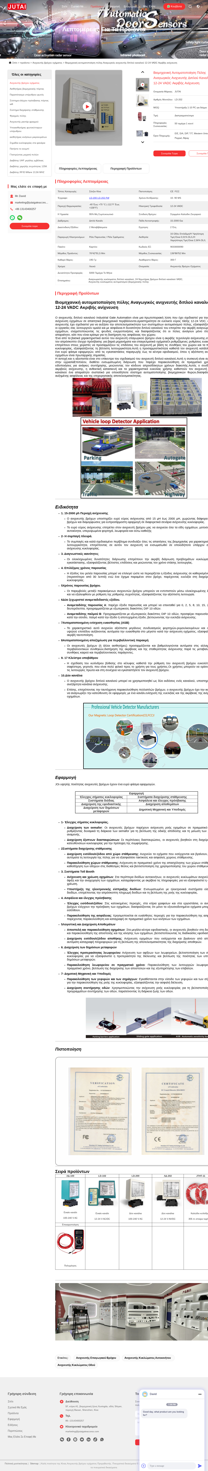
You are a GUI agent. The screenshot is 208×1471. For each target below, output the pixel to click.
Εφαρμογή (114, 6)
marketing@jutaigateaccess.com (33, 202)
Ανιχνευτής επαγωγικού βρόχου (96, 1357)
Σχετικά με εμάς (79, 6)
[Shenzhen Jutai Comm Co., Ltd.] (16, 6)
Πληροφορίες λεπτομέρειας (78, 168)
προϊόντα (96, 6)
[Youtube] (82, 1440)
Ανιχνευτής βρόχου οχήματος (47, 62)
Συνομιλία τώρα (30, 226)
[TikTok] (95, 1440)
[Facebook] (68, 1440)
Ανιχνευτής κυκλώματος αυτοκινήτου (147, 1357)
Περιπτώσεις (15, 1430)
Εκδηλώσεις (131, 6)
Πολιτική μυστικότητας (16, 1463)
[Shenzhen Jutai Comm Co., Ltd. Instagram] (75, 1440)
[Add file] (143, 1465)
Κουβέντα (176, 6)
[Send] (199, 1465)
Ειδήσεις (13, 1425)
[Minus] (200, 1394)
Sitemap (34, 1463)
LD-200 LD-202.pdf (99, 198)
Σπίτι (64, 6)
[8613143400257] (102, 1440)
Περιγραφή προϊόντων (126, 168)
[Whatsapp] (12, 218)
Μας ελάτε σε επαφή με (151, 6)
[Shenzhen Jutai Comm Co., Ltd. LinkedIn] (88, 1440)
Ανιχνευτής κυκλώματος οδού (76, 1365)
